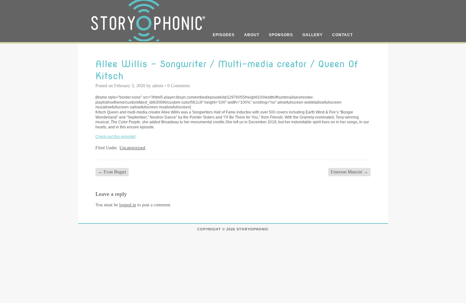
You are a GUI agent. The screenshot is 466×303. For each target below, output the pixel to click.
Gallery (312, 35)
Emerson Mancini (349, 172)
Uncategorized (132, 147)
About (251, 35)
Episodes (224, 35)
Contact (342, 35)
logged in (127, 205)
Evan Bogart (112, 172)
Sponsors (281, 35)
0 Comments (178, 85)
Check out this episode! (115, 136)
